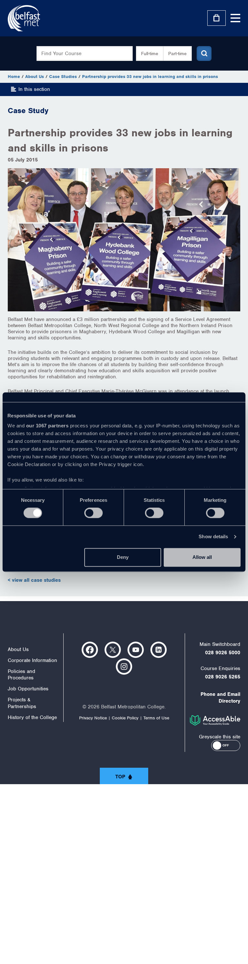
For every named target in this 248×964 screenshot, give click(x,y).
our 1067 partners (47, 425)
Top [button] (120, 777)
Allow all (202, 557)
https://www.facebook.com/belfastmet (89, 649)
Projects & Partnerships (22, 703)
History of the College (32, 717)
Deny (123, 557)
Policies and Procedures (21, 674)
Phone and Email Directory (220, 697)
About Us (34, 76)
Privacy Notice (93, 718)
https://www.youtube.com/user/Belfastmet (135, 649)
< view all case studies (34, 580)
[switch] (93, 513)
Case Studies (63, 76)
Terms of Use (156, 718)
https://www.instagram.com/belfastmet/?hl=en (124, 666)
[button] (225, 745)
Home (14, 76)
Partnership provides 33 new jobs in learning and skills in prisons (150, 76)
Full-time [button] (149, 53)
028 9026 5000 (222, 652)
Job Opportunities (28, 689)
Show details (213, 537)
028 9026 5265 (222, 677)
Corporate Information (32, 660)
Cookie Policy (125, 718)
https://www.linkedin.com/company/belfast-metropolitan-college (158, 649)
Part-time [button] (177, 53)
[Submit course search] (204, 53)
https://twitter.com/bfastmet (112, 649)
